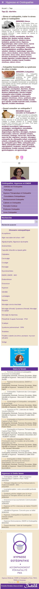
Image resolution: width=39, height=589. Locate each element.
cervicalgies (6, 128)
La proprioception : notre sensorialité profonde (20, 489)
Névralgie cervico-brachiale (11, 304)
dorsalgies (24, 132)
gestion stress (15, 42)
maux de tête (6, 137)
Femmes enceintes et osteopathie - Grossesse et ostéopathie (17, 373)
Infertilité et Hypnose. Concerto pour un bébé (19, 510)
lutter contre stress (21, 44)
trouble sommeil (18, 148)
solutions (12, 51)
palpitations (11, 49)
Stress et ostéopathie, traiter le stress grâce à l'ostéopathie (19, 18)
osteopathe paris (23, 46)
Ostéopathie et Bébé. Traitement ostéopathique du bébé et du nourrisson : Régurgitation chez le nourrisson (16, 460)
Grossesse (6, 283)
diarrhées (29, 36)
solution (5, 51)
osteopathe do (7, 139)
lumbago (13, 135)
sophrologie (21, 51)
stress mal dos (24, 53)
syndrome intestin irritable (18, 100)
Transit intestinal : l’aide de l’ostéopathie (18, 525)
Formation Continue (10, 206)
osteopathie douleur (18, 96)
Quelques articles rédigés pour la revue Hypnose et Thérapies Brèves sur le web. (17, 494)
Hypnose (5, 288)
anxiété (12, 36)
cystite (15, 130)
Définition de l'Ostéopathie (13, 187)
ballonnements (13, 87)
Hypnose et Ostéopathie (19, 2)
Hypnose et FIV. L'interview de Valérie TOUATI (20, 506)
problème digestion (24, 49)
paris (28, 96)
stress (4, 53)
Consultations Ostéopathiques (14, 196)
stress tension (26, 55)
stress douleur (12, 53)
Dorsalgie (5, 267)
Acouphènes (6, 233)
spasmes (30, 51)
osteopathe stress (8, 47)
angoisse (5, 36)
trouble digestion (8, 58)
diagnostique (7, 132)
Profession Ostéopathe (11, 209)
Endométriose (7, 279)
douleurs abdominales (10, 92)
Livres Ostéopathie (10, 212)
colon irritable (25, 87)
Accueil (4, 8)
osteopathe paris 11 (15, 141)
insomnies (6, 135)
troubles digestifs (22, 58)
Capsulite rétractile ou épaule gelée (14, 250)
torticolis (31, 146)
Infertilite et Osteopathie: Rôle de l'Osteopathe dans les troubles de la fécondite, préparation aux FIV (18, 441)
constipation (20, 36)
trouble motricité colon (20, 101)
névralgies (32, 137)
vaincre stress (15, 62)
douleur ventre (26, 91)
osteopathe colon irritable (11, 94)
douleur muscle (17, 38)
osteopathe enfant (20, 139)
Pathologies (8, 190)
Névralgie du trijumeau (10, 315)
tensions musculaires (10, 56)
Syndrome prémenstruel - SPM (13, 327)
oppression (11, 46)
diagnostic (23, 130)
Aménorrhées (6, 246)
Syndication (23, 582)
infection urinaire (26, 134)
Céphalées (5, 254)
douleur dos (6, 38)
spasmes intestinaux (9, 98)
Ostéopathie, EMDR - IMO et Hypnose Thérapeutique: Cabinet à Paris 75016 (16, 477)
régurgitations (7, 146)
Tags (10, 8)
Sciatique (5, 323)
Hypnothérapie (7, 44)
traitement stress (25, 56)
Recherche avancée (9, 225)
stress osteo (15, 55)
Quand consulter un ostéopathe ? (17, 108)
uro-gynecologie (21, 150)
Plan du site (12, 582)
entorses (15, 134)
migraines (16, 137)
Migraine (5, 300)
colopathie (6, 89)
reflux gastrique (28, 145)
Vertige (4, 342)
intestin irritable (25, 92)
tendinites (17, 146)
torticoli (25, 146)
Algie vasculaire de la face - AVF (13, 237)
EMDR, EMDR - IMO (9, 275)
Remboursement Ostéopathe (13, 199)
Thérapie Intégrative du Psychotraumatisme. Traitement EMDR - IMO (18, 484)
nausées (24, 137)
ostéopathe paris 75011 (13, 143)
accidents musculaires (10, 126)
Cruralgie (5, 263)
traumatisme (6, 148)
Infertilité (5, 292)
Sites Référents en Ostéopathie (18, 451)
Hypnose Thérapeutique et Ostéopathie (17, 193)
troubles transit (17, 60)
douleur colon (15, 91)
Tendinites (5, 331)
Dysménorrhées (7, 271)
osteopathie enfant (14, 145)
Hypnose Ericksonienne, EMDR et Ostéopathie (20, 521)
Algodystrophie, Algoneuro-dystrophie (15, 242)
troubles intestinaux (16, 103)
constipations (17, 128)
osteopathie (20, 47)
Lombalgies (6, 296)
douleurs (14, 40)
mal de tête (31, 135)
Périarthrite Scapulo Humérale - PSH (15, 319)
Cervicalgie (6, 258)
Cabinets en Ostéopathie (12, 203)
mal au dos (22, 135)
